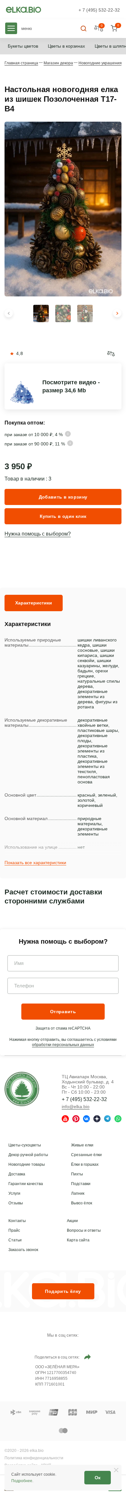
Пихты (77, 1174)
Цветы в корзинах (66, 46)
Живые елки (82, 1145)
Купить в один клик (63, 516)
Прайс (14, 1230)
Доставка (16, 1174)
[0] (113, 28)
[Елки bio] (22, 1090)
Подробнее (21, 1481)
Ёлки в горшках (85, 1164)
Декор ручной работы (28, 1155)
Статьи (15, 1240)
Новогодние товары (26, 1164)
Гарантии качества (25, 1184)
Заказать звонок (23, 1249)
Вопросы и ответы (84, 1230)
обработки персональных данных (63, 1044)
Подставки (80, 1184)
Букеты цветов (23, 46)
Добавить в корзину (63, 497)
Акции (72, 1221)
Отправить (63, 1011)
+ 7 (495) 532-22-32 (99, 10)
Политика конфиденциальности (34, 1458)
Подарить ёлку (63, 1291)
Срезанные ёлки (86, 1155)
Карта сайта (78, 1240)
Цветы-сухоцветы (24, 1145)
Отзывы (15, 1203)
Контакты (17, 1221)
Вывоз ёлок (81, 1203)
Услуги (14, 1193)
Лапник (77, 1193)
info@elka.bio (75, 1106)
